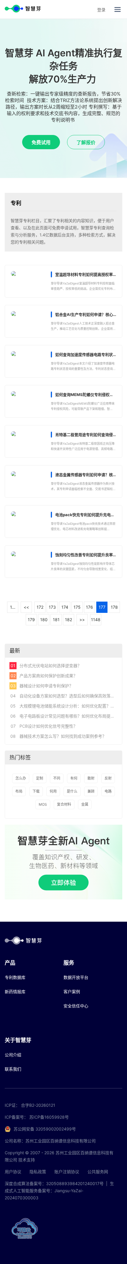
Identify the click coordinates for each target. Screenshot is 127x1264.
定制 (39, 778)
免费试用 (41, 142)
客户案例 (72, 991)
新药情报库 (15, 991)
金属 (84, 804)
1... (12, 607)
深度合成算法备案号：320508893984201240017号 (54, 1183)
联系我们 (13, 1068)
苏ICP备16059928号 (49, 1117)
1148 (95, 619)
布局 (18, 791)
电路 (108, 791)
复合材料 (64, 804)
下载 (36, 791)
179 (31, 619)
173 (52, 607)
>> (82, 619)
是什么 (72, 791)
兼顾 (91, 791)
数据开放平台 (76, 977)
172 (40, 607)
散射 (91, 778)
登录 (101, 9)
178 (114, 607)
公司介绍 (13, 1054)
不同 (56, 778)
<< (26, 607)
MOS (43, 804)
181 (56, 619)
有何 (73, 778)
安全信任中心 (76, 1005)
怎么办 (20, 778)
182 (68, 619)
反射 (108, 778)
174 (64, 607)
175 (77, 607)
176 (89, 607)
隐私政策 (38, 1171)
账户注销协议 (66, 1171)
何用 (53, 791)
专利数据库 (15, 977)
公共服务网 (97, 1171)
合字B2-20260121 (38, 1105)
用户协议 (13, 1171)
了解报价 (85, 142)
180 (44, 619)
